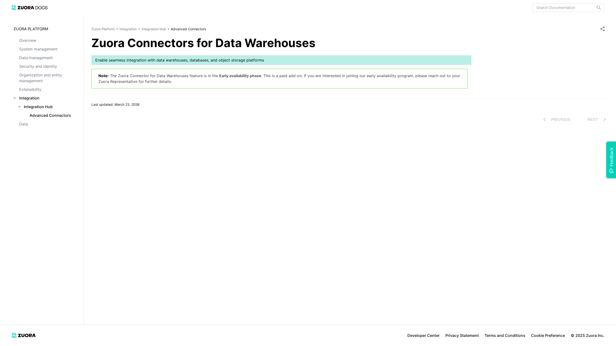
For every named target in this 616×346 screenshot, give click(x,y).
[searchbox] (595, 7)
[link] (30, 7)
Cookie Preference (548, 335)
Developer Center (423, 335)
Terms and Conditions (505, 335)
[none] (602, 29)
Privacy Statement (462, 335)
